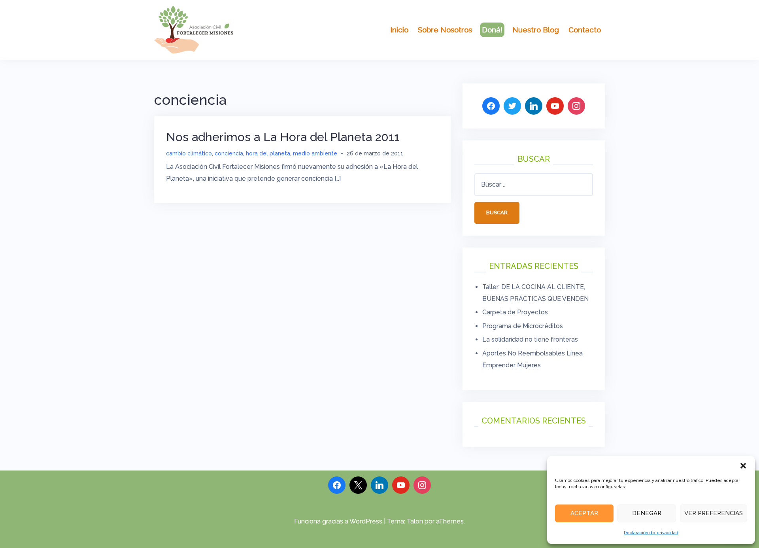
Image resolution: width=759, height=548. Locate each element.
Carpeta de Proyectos (515, 312)
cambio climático (189, 153)
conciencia (229, 153)
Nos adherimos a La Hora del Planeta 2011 (283, 137)
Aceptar (584, 513)
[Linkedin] (379, 485)
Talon (415, 521)
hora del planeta (268, 153)
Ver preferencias (713, 513)
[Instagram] (422, 485)
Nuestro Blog (535, 30)
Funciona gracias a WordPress (338, 521)
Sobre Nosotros (445, 30)
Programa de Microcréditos (522, 326)
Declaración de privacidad (651, 532)
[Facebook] (336, 485)
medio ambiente (315, 153)
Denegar (646, 513)
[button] (743, 466)
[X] (358, 485)
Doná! (492, 30)
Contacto (584, 30)
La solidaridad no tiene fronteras (530, 339)
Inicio (399, 30)
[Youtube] (401, 485)
